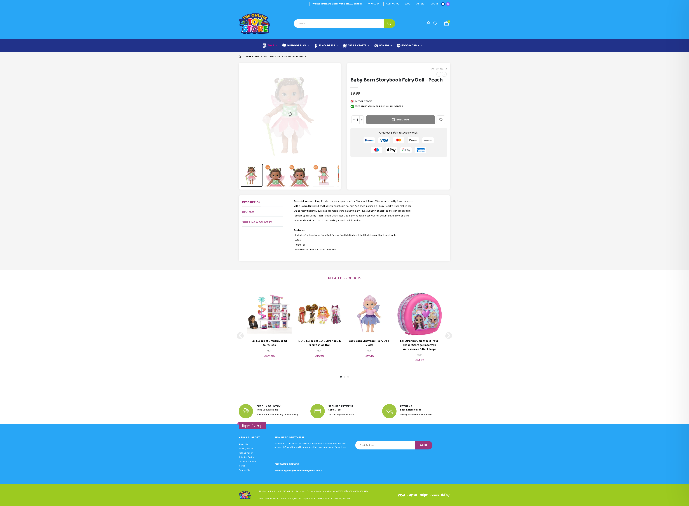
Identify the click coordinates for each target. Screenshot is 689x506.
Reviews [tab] (248, 212)
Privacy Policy (246, 449)
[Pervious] (240, 335)
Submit (423, 445)
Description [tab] (251, 202)
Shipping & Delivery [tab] (257, 222)
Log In (434, 4)
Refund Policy (246, 453)
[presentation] (245, 175)
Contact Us (392, 4)
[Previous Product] (438, 74)
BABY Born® (252, 56)
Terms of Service (247, 461)
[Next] (449, 335)
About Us (243, 444)
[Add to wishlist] (441, 119)
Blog (407, 4)
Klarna (242, 466)
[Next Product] (444, 74)
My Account (374, 4)
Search (389, 23)
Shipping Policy (246, 457)
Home (240, 56)
